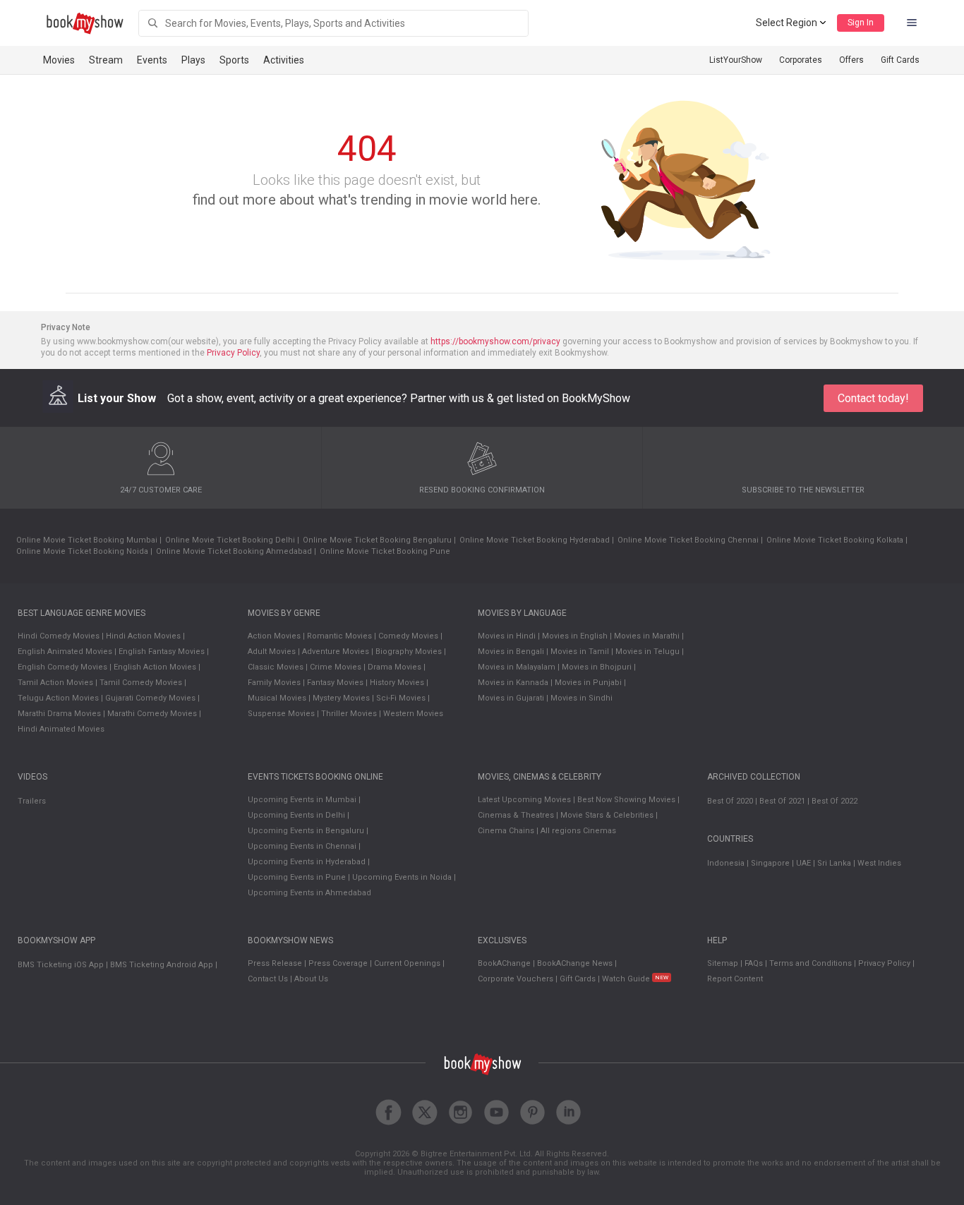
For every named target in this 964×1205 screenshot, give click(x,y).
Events (152, 60)
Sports (234, 60)
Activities (283, 60)
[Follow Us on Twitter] (424, 1112)
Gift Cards (900, 60)
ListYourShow (735, 60)
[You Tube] (496, 1112)
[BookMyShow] (85, 23)
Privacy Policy (233, 353)
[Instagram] (460, 1112)
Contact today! (873, 398)
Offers (851, 60)
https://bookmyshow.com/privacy (495, 341)
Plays (193, 60)
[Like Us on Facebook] (388, 1112)
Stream (106, 60)
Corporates (800, 60)
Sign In (861, 23)
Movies (59, 60)
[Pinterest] (532, 1112)
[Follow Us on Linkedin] (568, 1112)
